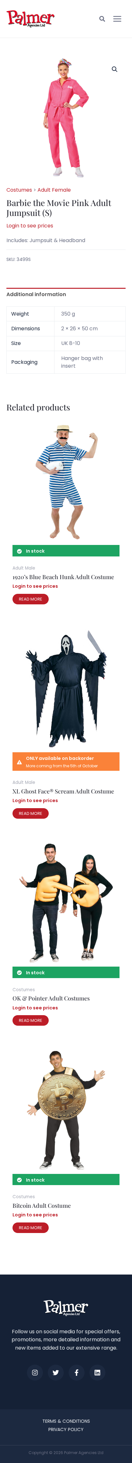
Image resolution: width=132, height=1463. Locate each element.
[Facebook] (77, 1373)
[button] (102, 19)
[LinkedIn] (97, 1373)
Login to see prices (29, 225)
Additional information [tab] (36, 294)
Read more (30, 599)
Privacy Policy (66, 1429)
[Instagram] (35, 1373)
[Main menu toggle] (117, 19)
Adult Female (54, 190)
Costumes (19, 190)
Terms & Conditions (66, 1421)
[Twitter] (56, 1373)
